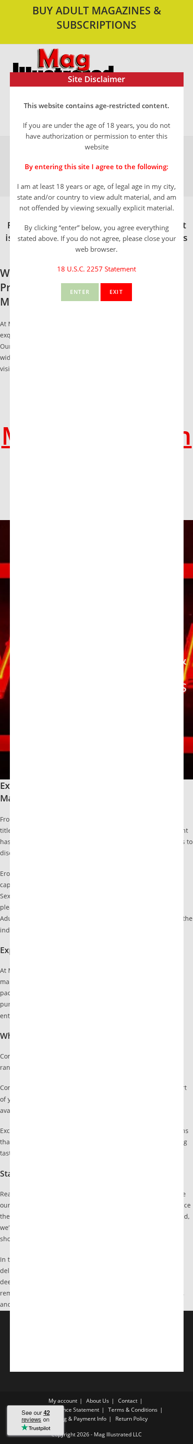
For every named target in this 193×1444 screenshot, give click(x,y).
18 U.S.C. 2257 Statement (96, 268)
